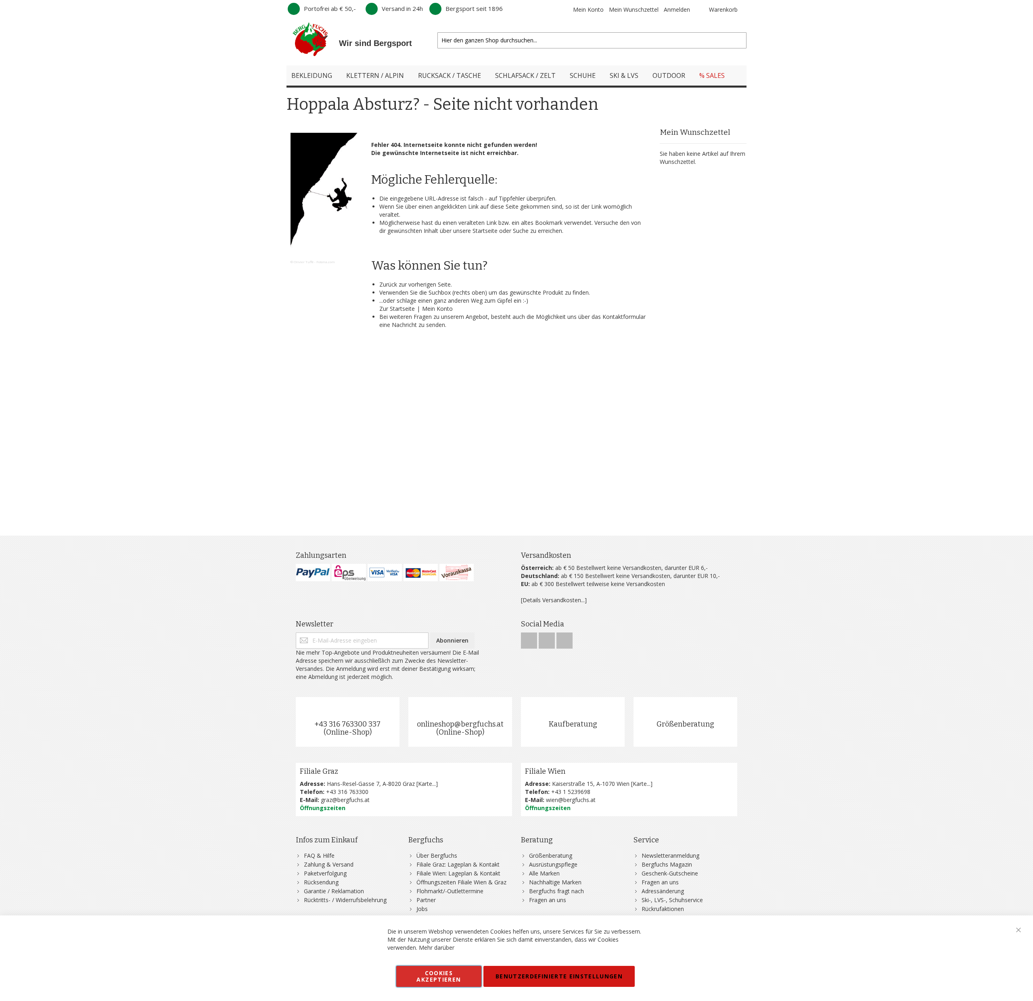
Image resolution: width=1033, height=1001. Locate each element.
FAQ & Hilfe (319, 855)
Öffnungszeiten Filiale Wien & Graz (461, 882)
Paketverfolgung (325, 873)
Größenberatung (685, 724)
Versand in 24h (402, 8)
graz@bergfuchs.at (345, 800)
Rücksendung (321, 882)
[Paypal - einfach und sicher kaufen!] (313, 572)
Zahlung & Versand (328, 864)
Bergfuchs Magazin (667, 864)
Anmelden (677, 9)
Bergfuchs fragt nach (556, 891)
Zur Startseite (397, 308)
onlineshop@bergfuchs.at (460, 724)
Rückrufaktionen (663, 909)
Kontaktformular (624, 316)
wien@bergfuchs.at (571, 800)
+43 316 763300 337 (347, 724)
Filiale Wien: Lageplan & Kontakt (458, 873)
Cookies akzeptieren (438, 976)
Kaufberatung (573, 724)
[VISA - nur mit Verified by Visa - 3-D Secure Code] (385, 572)
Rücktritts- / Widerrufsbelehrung (345, 900)
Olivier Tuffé (304, 262)
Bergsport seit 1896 (474, 8)
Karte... (427, 783)
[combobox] (592, 40)
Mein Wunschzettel (634, 9)
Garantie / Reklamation (334, 891)
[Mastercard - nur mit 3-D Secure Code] (421, 572)
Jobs (422, 909)
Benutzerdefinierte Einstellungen (559, 976)
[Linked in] (564, 638)
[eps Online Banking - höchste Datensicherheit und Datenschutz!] (349, 572)
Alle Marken (544, 873)
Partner (426, 900)
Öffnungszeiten (322, 808)
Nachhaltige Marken (555, 882)
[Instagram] (547, 638)
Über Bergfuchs (436, 855)
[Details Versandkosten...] (554, 600)
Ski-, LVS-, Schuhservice (672, 900)
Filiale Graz (319, 771)
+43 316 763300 (347, 792)
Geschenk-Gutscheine (670, 873)
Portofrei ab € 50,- (330, 8)
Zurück (388, 284)
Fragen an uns (547, 900)
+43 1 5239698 (570, 792)
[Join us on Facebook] (530, 638)
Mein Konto (588, 9)
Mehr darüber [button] (436, 947)
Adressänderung (663, 891)
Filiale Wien (545, 771)
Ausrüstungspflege (553, 864)
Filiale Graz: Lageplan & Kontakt (458, 864)
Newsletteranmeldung (670, 855)
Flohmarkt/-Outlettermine (449, 891)
